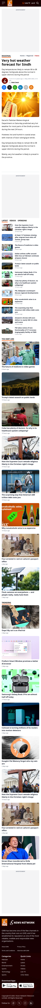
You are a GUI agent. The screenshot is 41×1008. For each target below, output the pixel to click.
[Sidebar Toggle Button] (4, 3)
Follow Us (6, 1003)
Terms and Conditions (8, 951)
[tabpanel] (20, 279)
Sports (4, 969)
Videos (23, 969)
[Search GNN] (37, 3)
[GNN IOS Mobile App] (26, 985)
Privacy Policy (21, 947)
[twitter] (9, 87)
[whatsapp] (15, 87)
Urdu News (25, 975)
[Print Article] (31, 87)
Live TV (23, 972)
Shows (23, 966)
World (4, 963)
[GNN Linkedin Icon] (31, 1003)
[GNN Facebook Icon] (13, 1003)
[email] (26, 87)
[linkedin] (20, 87)
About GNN (5, 947)
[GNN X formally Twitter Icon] (19, 1003)
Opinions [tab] (22, 220)
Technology (6, 972)
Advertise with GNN (23, 951)
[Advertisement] (20, 31)
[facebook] (4, 87)
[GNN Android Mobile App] (9, 985)
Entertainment (7, 966)
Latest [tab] (5, 220)
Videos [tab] (13, 220)
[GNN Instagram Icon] (25, 1003)
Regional (30, 56)
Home (22, 56)
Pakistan (5, 959)
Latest (23, 963)
